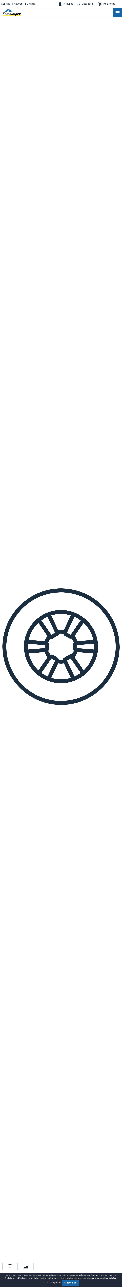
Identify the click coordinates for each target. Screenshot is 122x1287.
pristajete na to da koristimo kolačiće (99, 1278)
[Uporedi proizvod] (26, 1266)
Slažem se (70, 1282)
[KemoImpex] (16, 12)
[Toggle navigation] (117, 12)
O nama (31, 3)
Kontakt (5, 3)
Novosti (18, 3)
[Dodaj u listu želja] (10, 1266)
